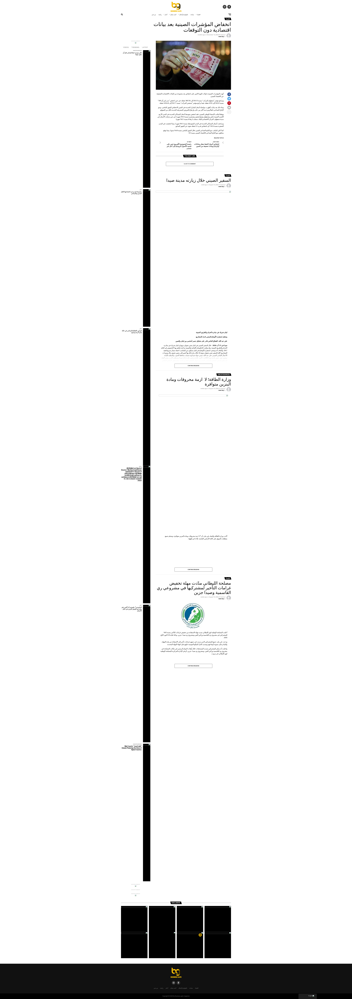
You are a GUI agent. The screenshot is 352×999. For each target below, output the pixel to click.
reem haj (221, 36)
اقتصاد (198, 14)
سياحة (192, 14)
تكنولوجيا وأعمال (183, 14)
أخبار (166, 14)
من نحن (154, 14)
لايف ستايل (173, 14)
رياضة (160, 14)
